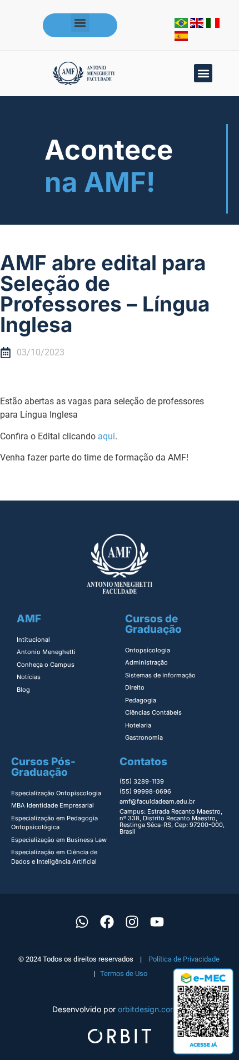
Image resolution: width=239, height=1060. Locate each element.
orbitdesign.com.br (152, 1009)
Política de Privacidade (184, 959)
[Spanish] (181, 37)
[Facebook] (107, 921)
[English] (198, 24)
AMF (29, 618)
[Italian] (213, 24)
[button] (80, 22)
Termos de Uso (123, 973)
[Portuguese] (182, 24)
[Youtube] (157, 921)
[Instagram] (132, 921)
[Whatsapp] (82, 921)
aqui (106, 436)
